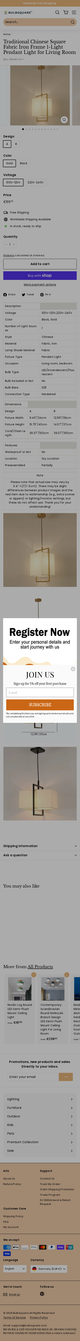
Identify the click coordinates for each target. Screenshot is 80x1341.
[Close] (73, 669)
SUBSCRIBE (40, 705)
